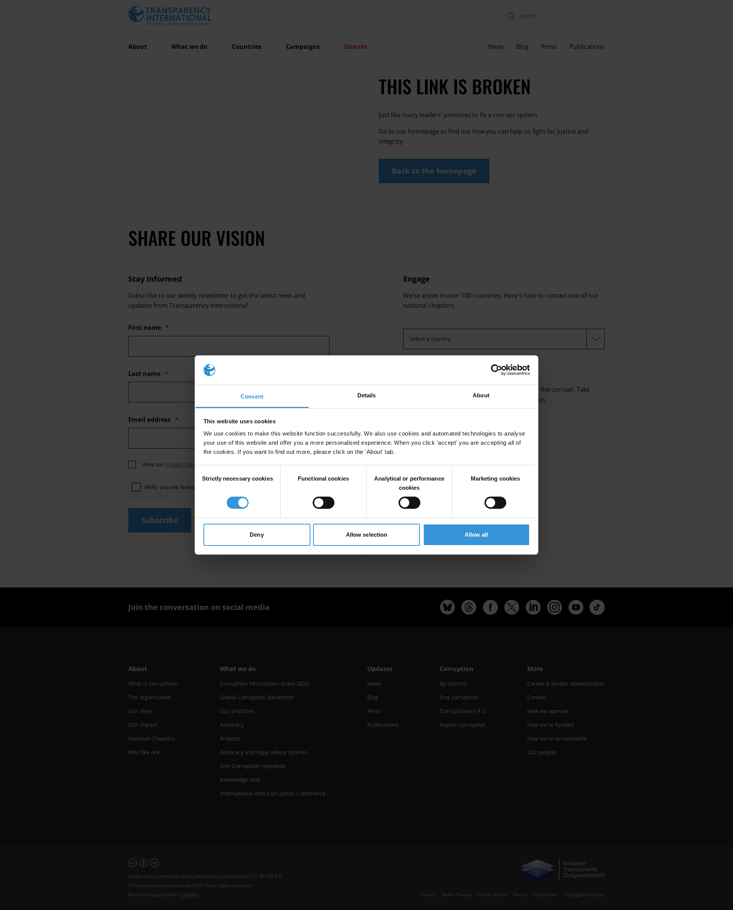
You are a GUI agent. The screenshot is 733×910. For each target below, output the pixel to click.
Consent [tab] (252, 396)
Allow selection (366, 534)
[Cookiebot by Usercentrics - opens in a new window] (496, 370)
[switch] (323, 503)
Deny (256, 534)
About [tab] (481, 395)
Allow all (476, 534)
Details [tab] (366, 395)
